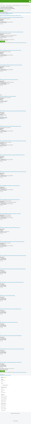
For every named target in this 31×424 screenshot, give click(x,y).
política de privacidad (16, 42)
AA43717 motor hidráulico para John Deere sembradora (8, 96)
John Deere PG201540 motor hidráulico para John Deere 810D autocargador (11, 335)
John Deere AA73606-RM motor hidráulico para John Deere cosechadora (10, 213)
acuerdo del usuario (24, 42)
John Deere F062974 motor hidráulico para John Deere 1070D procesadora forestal (11, 282)
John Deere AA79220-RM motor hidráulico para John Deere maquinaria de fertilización (12, 241)
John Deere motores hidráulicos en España (5, 375)
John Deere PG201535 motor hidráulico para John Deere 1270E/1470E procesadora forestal (13, 255)
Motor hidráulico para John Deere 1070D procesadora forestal (8, 322)
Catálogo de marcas (3, 401)
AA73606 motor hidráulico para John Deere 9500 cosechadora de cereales (10, 126)
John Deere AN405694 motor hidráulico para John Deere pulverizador (10, 185)
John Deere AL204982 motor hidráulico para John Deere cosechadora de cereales (11, 17)
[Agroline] (0, 5)
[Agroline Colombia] (5, 1)
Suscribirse (2, 41)
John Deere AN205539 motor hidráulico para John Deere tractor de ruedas (10, 50)
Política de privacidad (3, 397)
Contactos (2, 383)
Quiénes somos (3, 380)
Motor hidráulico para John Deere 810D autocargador (7, 295)
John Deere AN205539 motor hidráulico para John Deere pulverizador (10, 199)
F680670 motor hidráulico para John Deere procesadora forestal (9, 79)
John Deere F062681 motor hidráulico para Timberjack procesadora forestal (10, 362)
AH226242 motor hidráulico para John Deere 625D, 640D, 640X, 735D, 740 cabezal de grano (13, 171)
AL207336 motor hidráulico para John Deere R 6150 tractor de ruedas (10, 227)
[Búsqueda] (30, 3)
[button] (30, 1)
